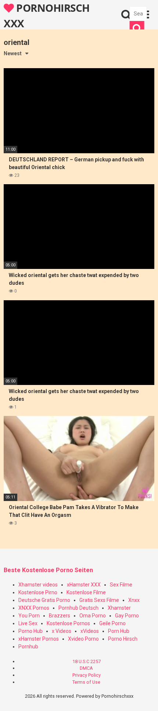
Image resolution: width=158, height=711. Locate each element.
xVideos (89, 631)
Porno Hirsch (122, 639)
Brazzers (59, 616)
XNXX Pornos (33, 608)
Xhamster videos (38, 585)
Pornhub (28, 646)
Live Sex (27, 623)
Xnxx (134, 600)
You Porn (29, 616)
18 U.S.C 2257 (86, 661)
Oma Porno (92, 616)
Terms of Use (86, 682)
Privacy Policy (86, 675)
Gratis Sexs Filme (99, 600)
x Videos (61, 631)
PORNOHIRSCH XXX (47, 15)
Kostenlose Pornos (68, 623)
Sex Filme (121, 585)
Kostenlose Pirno (37, 592)
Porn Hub (118, 631)
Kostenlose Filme (86, 592)
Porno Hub (30, 631)
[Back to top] (144, 696)
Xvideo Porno (83, 639)
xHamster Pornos (38, 639)
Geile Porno (112, 623)
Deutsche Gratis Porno (44, 600)
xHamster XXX (84, 585)
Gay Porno (127, 616)
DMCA (86, 668)
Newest (13, 53)
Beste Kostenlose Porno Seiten (48, 570)
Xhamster (119, 608)
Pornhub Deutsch (78, 608)
